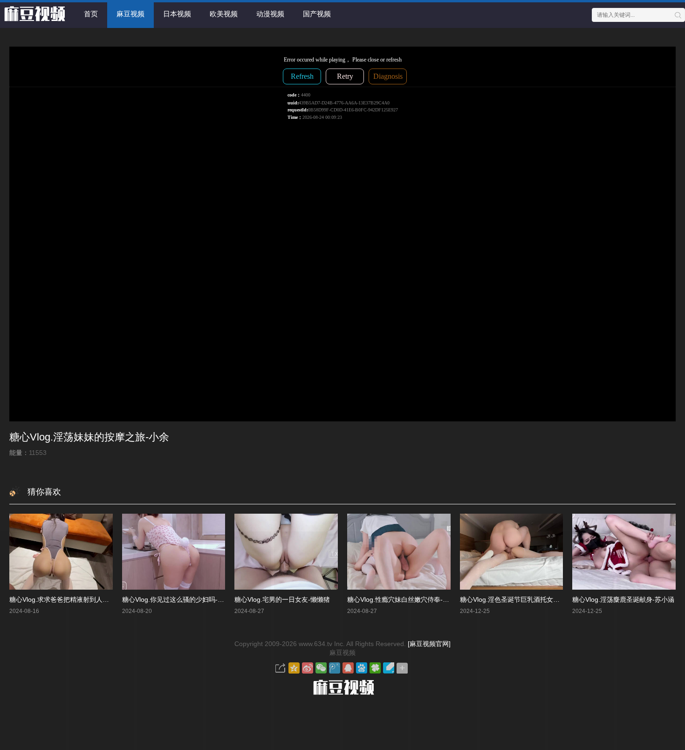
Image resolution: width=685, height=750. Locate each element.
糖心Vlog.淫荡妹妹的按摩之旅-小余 (89, 437)
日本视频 (177, 14)
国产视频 (317, 14)
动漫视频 (270, 14)
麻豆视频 (130, 14)
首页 (91, 14)
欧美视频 (224, 14)
